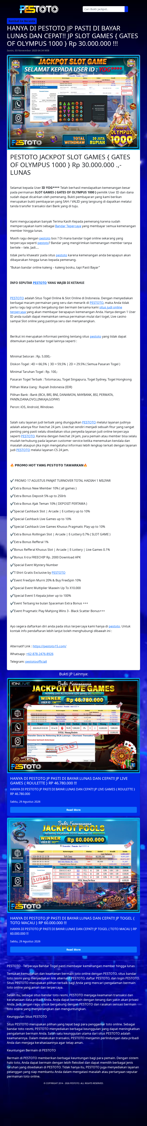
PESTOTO (40, 283)
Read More (73, 810)
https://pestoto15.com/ (49, 646)
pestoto (45, 238)
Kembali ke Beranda (22, 21)
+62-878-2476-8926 (39, 654)
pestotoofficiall (36, 661)
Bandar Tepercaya (68, 226)
